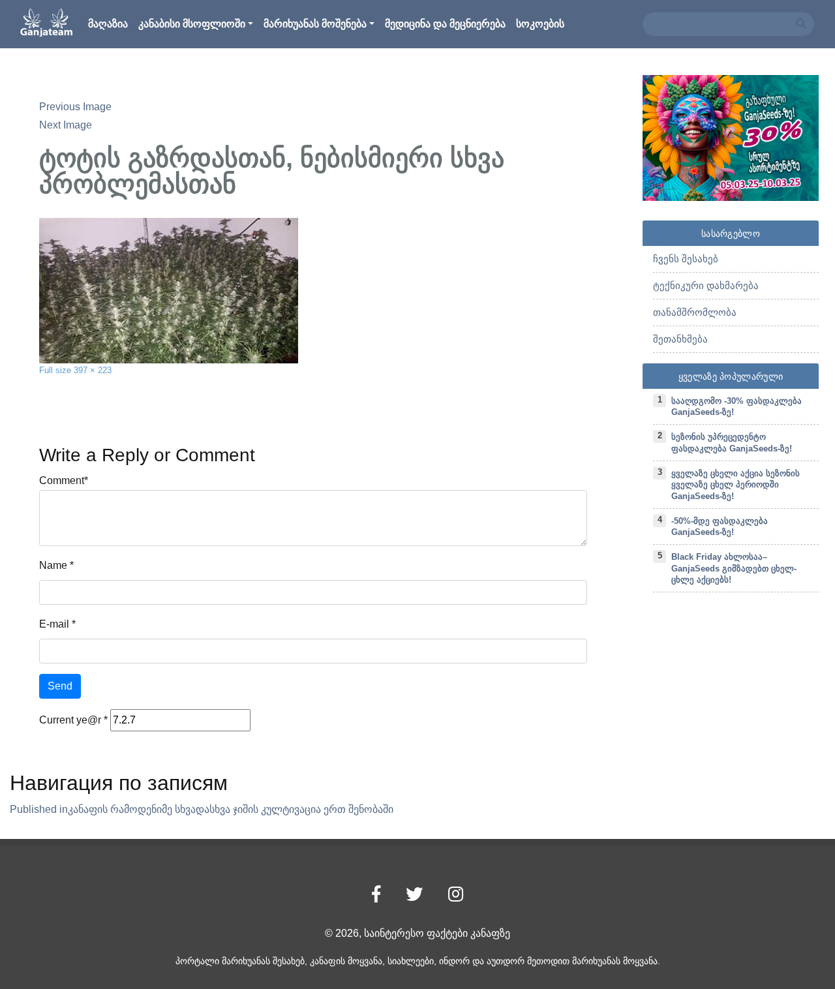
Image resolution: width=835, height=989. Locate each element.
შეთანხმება (680, 338)
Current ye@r (73, 719)
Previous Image (75, 106)
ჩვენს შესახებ (685, 258)
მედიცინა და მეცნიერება (445, 23)
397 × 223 (93, 370)
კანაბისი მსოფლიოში (191, 23)
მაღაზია (108, 23)
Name (53, 565)
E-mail (54, 624)
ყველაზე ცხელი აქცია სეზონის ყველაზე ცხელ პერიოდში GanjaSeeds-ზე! (735, 484)
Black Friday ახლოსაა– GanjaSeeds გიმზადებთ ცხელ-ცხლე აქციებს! (734, 568)
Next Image (65, 124)
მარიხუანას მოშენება (315, 23)
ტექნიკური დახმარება (706, 285)
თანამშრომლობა (694, 312)
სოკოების (540, 23)
